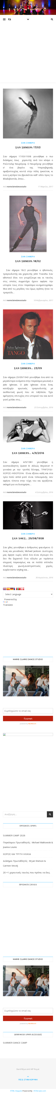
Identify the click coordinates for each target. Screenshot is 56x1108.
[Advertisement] (28, 53)
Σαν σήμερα (28, 143)
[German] (11, 589)
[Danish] (22, 589)
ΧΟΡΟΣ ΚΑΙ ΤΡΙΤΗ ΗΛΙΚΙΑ (17, 854)
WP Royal (35, 1069)
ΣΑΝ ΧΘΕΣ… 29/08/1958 (28, 538)
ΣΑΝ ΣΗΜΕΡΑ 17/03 (28, 147)
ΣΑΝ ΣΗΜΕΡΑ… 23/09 (28, 368)
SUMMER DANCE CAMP (15, 1042)
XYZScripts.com (40, 1091)
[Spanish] (8, 589)
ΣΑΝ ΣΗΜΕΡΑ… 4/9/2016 (28, 453)
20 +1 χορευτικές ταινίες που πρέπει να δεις (26, 872)
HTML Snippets (16, 1091)
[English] (4, 589)
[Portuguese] (19, 589)
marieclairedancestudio (16, 186)
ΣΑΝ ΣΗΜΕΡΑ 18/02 (28, 261)
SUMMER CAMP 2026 (14, 835)
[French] (15, 589)
